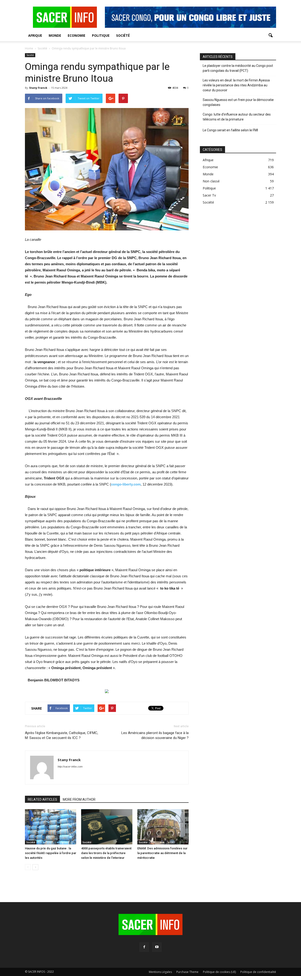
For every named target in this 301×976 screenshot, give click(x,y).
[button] (270, 35)
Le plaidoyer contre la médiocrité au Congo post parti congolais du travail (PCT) (238, 68)
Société (123, 35)
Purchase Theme (187, 972)
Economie (76, 35)
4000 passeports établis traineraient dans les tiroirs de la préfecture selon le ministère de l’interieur (106, 853)
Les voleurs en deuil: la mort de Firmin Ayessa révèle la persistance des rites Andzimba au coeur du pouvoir (236, 85)
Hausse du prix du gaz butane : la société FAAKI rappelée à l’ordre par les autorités (50, 853)
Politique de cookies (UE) (219, 972)
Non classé (211, 181)
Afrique (35, 35)
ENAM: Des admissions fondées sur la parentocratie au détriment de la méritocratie (162, 853)
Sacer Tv (209, 195)
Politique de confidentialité (258, 972)
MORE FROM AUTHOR (79, 799)
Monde (55, 35)
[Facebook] (144, 947)
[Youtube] (157, 947)
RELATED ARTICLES (42, 799)
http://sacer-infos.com (70, 766)
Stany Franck (38, 87)
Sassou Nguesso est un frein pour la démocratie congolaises (238, 102)
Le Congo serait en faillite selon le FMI (230, 130)
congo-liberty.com (126, 484)
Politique (101, 35)
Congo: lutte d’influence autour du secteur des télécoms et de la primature (237, 116)
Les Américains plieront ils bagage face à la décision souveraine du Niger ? (155, 735)
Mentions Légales (160, 972)
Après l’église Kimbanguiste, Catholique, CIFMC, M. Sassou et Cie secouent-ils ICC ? (61, 735)
